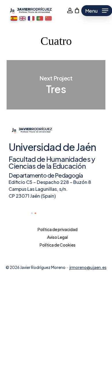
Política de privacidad (58, 229)
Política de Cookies (58, 244)
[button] (14, 18)
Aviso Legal (57, 237)
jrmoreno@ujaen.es (88, 267)
